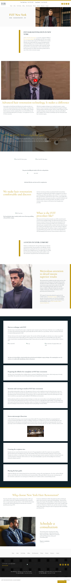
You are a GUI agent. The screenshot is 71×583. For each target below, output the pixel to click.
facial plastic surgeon (52, 296)
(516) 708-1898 (44, 2)
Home (11, 5)
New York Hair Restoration (30, 37)
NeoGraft (46, 141)
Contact (47, 5)
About (14, 5)
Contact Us (62, 581)
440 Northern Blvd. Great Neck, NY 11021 (52, 571)
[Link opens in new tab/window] (62, 4)
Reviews (38, 5)
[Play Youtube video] (35, 80)
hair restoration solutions (29, 39)
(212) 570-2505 (30, 2)
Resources (42, 5)
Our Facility (19, 5)
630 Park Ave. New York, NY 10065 (24, 571)
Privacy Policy (67, 580)
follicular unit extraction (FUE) (23, 138)
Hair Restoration (29, 5)
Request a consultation (44, 541)
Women (34, 5)
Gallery (23, 5)
